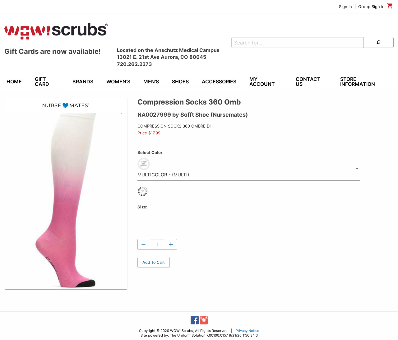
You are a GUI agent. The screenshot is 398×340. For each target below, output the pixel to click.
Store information (357, 81)
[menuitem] (14, 82)
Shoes (180, 81)
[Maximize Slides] (124, 116)
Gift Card (42, 81)
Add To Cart (153, 262)
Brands (82, 81)
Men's (151, 81)
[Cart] (390, 7)
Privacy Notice (247, 330)
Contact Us (308, 81)
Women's (118, 81)
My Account (262, 81)
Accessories (219, 81)
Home (14, 81)
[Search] (378, 42)
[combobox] (248, 168)
